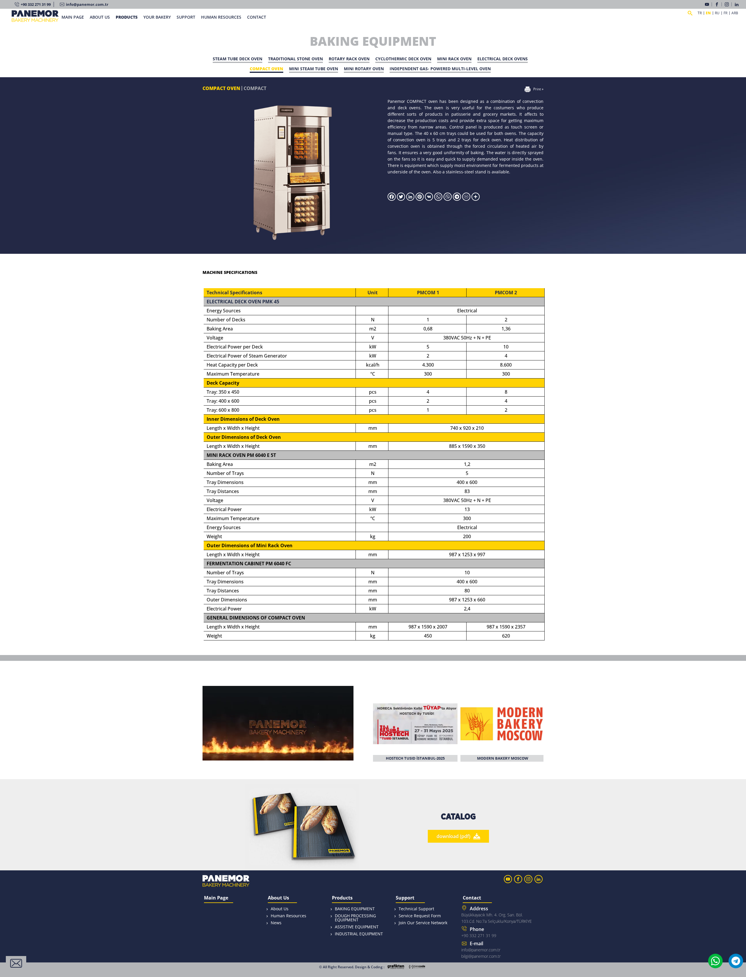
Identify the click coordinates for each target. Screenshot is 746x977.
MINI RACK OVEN (454, 58)
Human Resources (288, 915)
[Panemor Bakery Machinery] (35, 19)
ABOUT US (100, 17)
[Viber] (448, 199)
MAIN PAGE (72, 17)
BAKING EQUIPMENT (355, 908)
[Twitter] (401, 199)
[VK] (429, 199)
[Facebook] (718, 4)
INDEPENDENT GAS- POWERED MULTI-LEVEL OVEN (440, 68)
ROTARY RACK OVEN (349, 58)
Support (405, 898)
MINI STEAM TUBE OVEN (313, 68)
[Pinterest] (420, 199)
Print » (538, 89)
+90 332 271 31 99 (36, 4)
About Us (278, 898)
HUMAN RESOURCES (221, 17)
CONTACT (256, 17)
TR (700, 13)
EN (708, 13)
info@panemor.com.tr (87, 4)
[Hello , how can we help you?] (16, 963)
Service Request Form (420, 915)
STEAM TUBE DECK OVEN (237, 58)
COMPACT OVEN (266, 68)
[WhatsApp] (439, 199)
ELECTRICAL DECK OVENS (502, 58)
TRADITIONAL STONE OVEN (295, 58)
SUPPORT (186, 17)
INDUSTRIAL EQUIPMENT (359, 933)
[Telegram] (457, 199)
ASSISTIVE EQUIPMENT (357, 927)
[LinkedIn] (737, 4)
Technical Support (416, 908)
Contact (472, 898)
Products (342, 898)
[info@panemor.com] (466, 199)
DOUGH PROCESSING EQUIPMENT (355, 918)
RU (717, 13)
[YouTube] (708, 4)
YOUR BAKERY (157, 17)
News (276, 922)
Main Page (216, 898)
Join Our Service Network (423, 922)
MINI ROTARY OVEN (364, 68)
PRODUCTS (127, 17)
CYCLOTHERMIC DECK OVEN (403, 58)
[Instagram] (728, 4)
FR (725, 13)
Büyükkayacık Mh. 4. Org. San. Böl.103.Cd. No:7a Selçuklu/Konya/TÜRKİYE (496, 914)
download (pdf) (453, 836)
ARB (734, 13)
